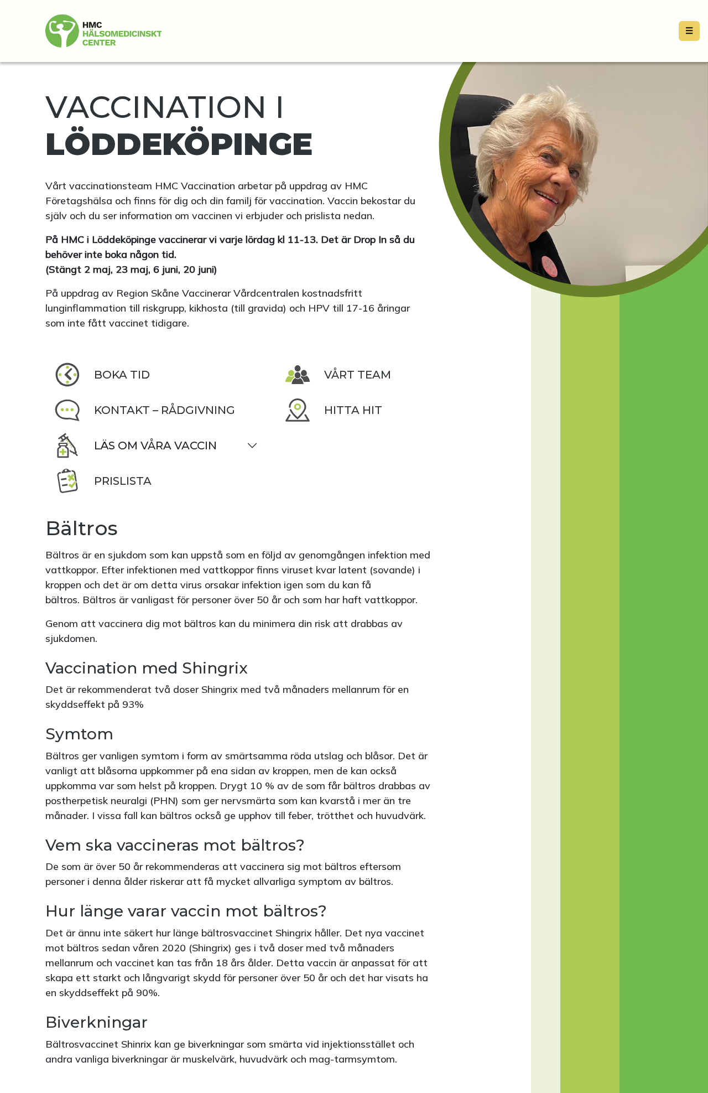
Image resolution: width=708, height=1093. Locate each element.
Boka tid (122, 374)
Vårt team (357, 374)
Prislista (123, 481)
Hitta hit (353, 410)
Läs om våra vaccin (155, 445)
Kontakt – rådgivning (164, 410)
